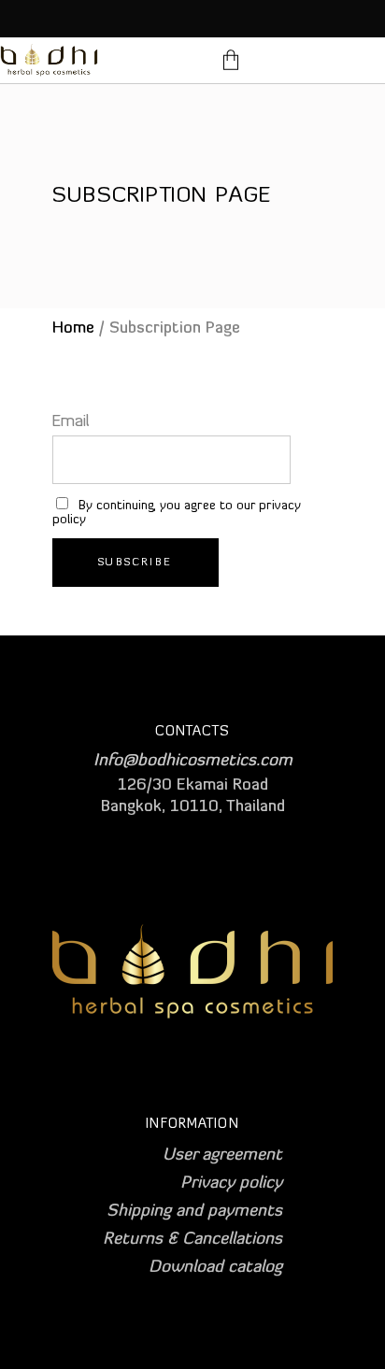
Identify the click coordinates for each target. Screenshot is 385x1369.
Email (71, 422)
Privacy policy (231, 1184)
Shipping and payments (194, 1212)
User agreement (222, 1156)
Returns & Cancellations (192, 1240)
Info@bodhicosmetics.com (192, 761)
